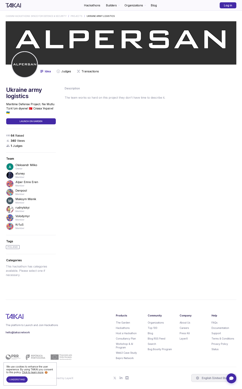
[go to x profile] (115, 378)
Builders (111, 5)
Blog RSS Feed (156, 338)
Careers (184, 327)
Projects (76, 16)
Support (216, 333)
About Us (185, 322)
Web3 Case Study (126, 352)
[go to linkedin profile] (121, 378)
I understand (17, 379)
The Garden (123, 322)
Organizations (134, 5)
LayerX (184, 338)
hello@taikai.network (18, 332)
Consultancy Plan (126, 338)
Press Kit (185, 333)
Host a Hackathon (126, 333)
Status (215, 349)
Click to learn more (32, 372)
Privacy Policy (220, 343)
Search (152, 343)
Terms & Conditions (223, 338)
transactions (90, 71)
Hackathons (92, 5)
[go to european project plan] (39, 357)
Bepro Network (125, 358)
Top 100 (152, 327)
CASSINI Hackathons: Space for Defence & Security (36, 16)
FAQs (215, 322)
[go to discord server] (127, 378)
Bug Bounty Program (160, 349)
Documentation (220, 327)
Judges (66, 71)
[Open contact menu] (231, 378)
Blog (154, 5)
